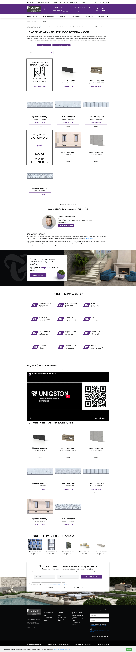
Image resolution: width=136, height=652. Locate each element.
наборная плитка (40, 26)
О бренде (31, 2)
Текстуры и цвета (43, 45)
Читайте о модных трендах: (62, 45)
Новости (74, 617)
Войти (97, 10)
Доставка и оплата (43, 2)
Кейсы (83, 2)
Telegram (91, 7)
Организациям (64, 2)
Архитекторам (74, 2)
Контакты (101, 16)
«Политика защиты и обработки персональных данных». (56, 584)
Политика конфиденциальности (31, 626)
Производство (75, 16)
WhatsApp (86, 7)
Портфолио (89, 16)
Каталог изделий (32, 16)
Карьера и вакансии (77, 615)
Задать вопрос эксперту (66, 225)
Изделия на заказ (49, 16)
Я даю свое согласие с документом (48, 582)
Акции (55, 2)
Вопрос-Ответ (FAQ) (78, 619)
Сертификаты (76, 622)
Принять (129, 649)
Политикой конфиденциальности (62, 649)
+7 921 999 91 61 (57, 11)
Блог (73, 620)
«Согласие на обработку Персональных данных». (55, 582)
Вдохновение (76, 614)
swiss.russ (31, 45)
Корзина (103, 10)
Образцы (74, 624)
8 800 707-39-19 (57, 8)
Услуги (62, 16)
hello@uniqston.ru (78, 11)
